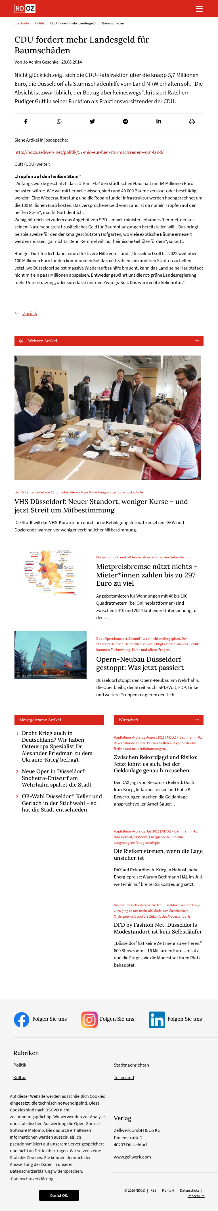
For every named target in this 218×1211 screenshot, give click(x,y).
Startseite (21, 23)
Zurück (29, 313)
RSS (153, 1190)
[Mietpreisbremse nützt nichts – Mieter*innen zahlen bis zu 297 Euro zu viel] (50, 573)
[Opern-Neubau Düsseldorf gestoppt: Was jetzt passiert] (50, 655)
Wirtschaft (129, 719)
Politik (40, 23)
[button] (26, 121)
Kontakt (168, 1190)
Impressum (196, 1195)
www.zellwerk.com (132, 1157)
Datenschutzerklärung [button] (32, 1178)
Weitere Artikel (42, 340)
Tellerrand (124, 1077)
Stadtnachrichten (131, 1065)
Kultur (19, 1077)
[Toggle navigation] (199, 8)
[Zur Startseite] (24, 8)
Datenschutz (189, 1190)
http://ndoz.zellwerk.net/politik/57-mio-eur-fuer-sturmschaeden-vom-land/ (89, 152)
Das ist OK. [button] (59, 1195)
